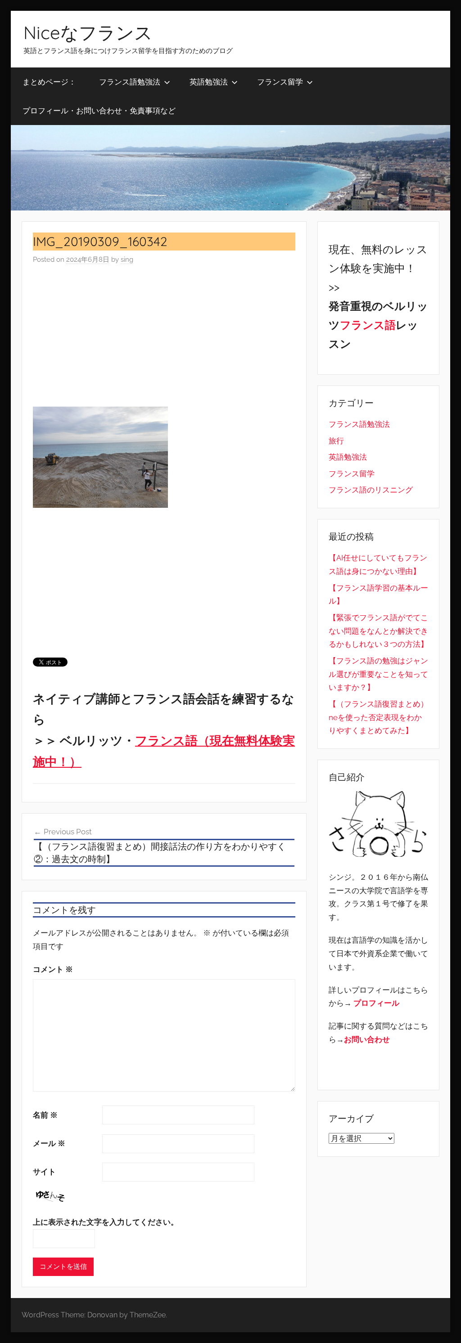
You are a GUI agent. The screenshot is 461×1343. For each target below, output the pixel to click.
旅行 (336, 440)
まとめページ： (49, 81)
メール (49, 1143)
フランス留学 (280, 81)
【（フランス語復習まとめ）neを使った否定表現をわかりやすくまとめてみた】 (378, 717)
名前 (45, 1114)
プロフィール (376, 1002)
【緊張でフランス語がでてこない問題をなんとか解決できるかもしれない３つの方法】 (378, 631)
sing (127, 259)
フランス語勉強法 (129, 81)
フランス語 (368, 324)
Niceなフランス (88, 32)
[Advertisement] (164, 336)
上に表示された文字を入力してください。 (105, 1222)
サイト (44, 1171)
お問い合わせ (367, 1039)
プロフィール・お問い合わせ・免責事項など (99, 110)
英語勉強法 (209, 81)
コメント (53, 969)
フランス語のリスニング (371, 489)
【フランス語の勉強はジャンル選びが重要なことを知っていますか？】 (378, 674)
